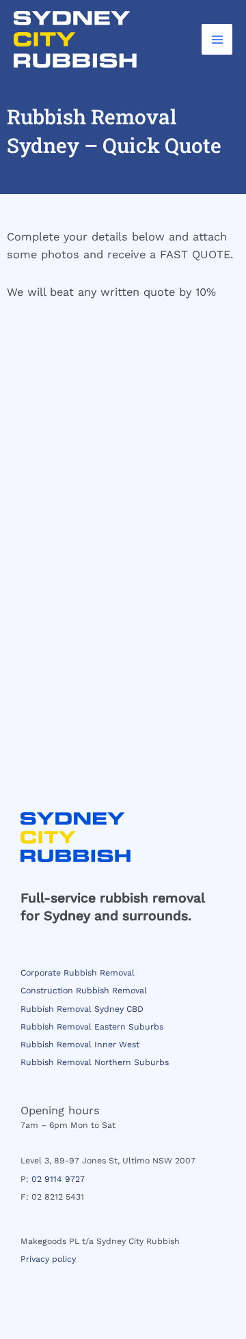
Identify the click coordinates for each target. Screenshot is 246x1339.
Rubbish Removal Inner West (79, 1044)
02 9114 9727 (58, 1179)
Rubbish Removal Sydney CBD (82, 1009)
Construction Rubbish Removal (83, 990)
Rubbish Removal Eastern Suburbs (91, 1027)
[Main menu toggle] (217, 39)
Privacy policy (48, 1259)
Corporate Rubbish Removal (77, 973)
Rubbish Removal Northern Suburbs (94, 1062)
